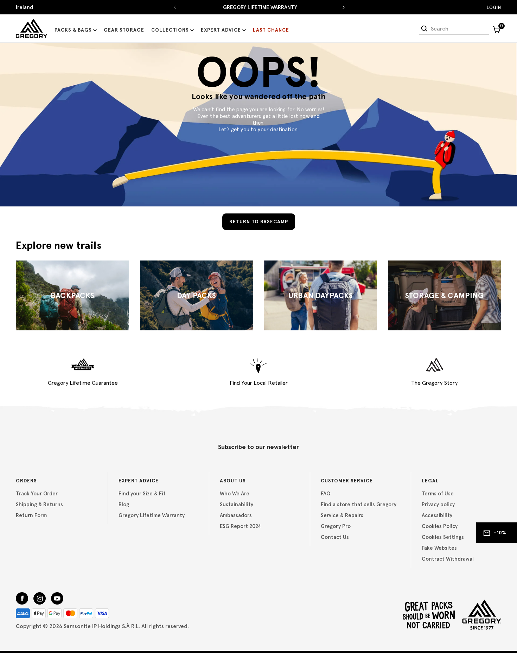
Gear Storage (124, 30)
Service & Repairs (342, 515)
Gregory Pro (336, 526)
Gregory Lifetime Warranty (152, 515)
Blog (124, 504)
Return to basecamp (258, 221)
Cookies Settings (443, 537)
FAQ (325, 493)
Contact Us (335, 537)
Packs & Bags (73, 30)
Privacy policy (438, 504)
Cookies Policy (440, 526)
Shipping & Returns (39, 504)
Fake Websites (439, 548)
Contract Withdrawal (448, 558)
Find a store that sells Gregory (358, 504)
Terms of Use (438, 493)
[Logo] (31, 28)
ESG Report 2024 (240, 526)
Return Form (31, 515)
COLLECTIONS (170, 30)
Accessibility (437, 515)
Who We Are (234, 493)
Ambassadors (236, 515)
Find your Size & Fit (142, 493)
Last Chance (271, 30)
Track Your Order (37, 493)
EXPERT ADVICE (221, 30)
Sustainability (236, 504)
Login (494, 8)
